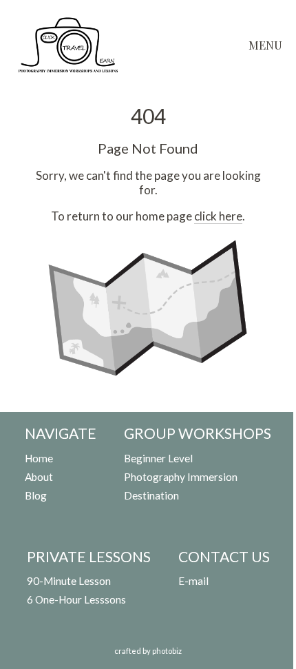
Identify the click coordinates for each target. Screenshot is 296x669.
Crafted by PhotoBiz (148, 650)
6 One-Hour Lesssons (76, 599)
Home (39, 458)
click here (218, 216)
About (39, 477)
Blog (36, 495)
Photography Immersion (180, 477)
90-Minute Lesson (69, 581)
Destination (151, 495)
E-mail (193, 581)
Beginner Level (158, 458)
